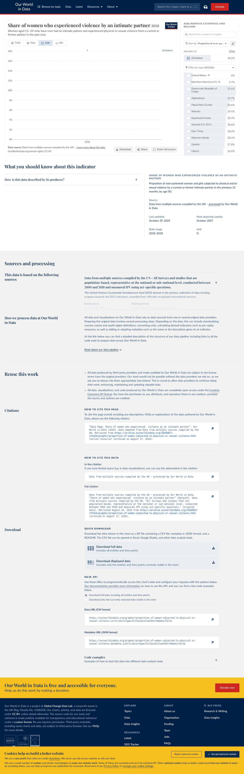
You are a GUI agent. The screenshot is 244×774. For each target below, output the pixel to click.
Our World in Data (24, 7)
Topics (128, 711)
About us (169, 711)
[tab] (16, 43)
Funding (168, 724)
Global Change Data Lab (58, 706)
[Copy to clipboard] (208, 428)
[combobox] (177, 7)
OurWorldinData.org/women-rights (25, 151)
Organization (171, 717)
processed (215, 204)
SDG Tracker (131, 744)
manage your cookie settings (137, 766)
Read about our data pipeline (101, 350)
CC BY (48, 151)
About (111, 7)
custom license (23, 722)
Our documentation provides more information (112, 586)
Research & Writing (215, 711)
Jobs (166, 737)
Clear (232, 51)
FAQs (96, 726)
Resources (93, 7)
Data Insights (132, 724)
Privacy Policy (111, 766)
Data (68, 7)
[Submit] (195, 7)
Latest (79, 7)
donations (54, 758)
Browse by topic (51, 7)
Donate (219, 7)
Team (167, 730)
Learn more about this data (90, 147)
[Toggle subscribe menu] (205, 7)
